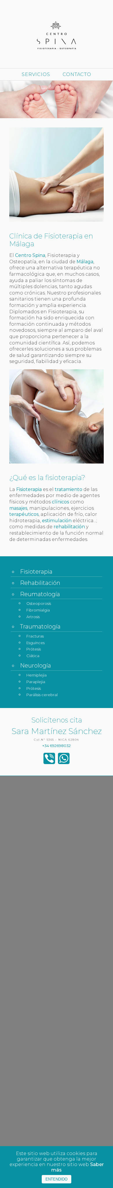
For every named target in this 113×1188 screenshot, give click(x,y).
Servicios (36, 74)
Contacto (77, 74)
